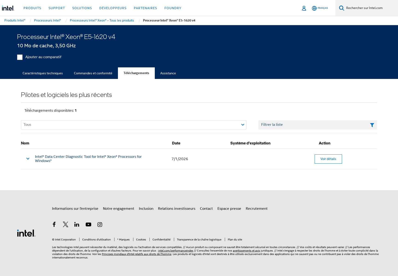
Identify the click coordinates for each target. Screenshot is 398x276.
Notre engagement (118, 208)
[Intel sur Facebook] (54, 225)
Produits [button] (32, 8)
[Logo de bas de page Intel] (26, 233)
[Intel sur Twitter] (66, 225)
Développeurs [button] (112, 8)
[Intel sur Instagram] (100, 225)
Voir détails (328, 159)
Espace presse (229, 208)
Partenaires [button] (145, 8)
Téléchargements (136, 73)
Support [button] (57, 8)
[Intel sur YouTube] (88, 225)
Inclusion (146, 208)
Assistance (168, 73)
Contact (206, 208)
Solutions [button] (82, 8)
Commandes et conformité (93, 73)
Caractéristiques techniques (43, 73)
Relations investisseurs (176, 208)
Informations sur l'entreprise (75, 208)
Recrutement (257, 208)
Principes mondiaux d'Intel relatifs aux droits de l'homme (136, 254)
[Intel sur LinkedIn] (77, 225)
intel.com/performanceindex (175, 250)
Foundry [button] (172, 8)
